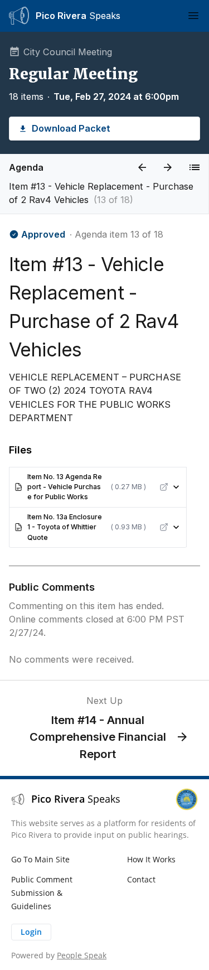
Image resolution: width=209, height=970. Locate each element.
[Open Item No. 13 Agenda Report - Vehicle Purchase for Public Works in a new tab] (163, 486)
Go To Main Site (40, 859)
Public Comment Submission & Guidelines (41, 892)
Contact (141, 879)
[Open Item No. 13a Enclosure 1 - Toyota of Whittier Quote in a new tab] (163, 527)
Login (31, 931)
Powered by (58, 955)
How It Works (151, 859)
